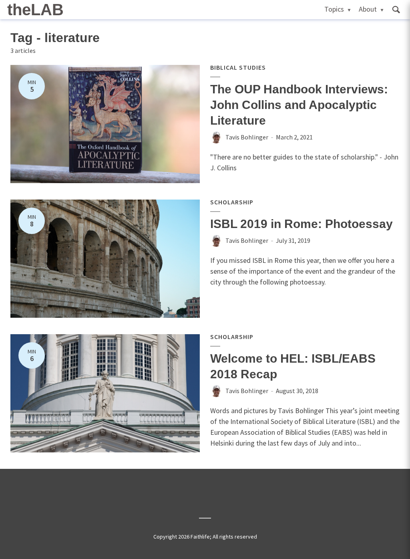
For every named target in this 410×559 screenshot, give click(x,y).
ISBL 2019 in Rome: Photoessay (301, 223)
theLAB (35, 9)
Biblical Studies (238, 67)
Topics (334, 9)
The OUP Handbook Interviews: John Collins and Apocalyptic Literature (299, 105)
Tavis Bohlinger (246, 137)
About (368, 9)
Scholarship (231, 202)
